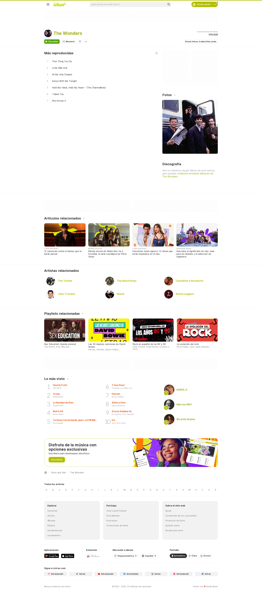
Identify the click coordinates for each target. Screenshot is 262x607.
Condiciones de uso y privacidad (180, 515)
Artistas (51, 515)
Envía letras (111, 520)
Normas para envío (174, 530)
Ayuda (168, 511)
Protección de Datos (175, 520)
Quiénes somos (172, 525)
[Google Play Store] (51, 556)
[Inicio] (45, 472)
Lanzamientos (53, 535)
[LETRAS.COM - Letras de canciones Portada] (59, 4)
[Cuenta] (215, 4)
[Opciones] (86, 41)
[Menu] (48, 4)
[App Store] (67, 556)
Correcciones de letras (117, 525)
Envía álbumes (113, 515)
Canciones (52, 511)
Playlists (51, 525)
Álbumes (51, 520)
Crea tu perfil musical (116, 511)
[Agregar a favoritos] (80, 41)
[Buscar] (168, 4)
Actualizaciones (54, 530)
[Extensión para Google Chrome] (93, 556)
